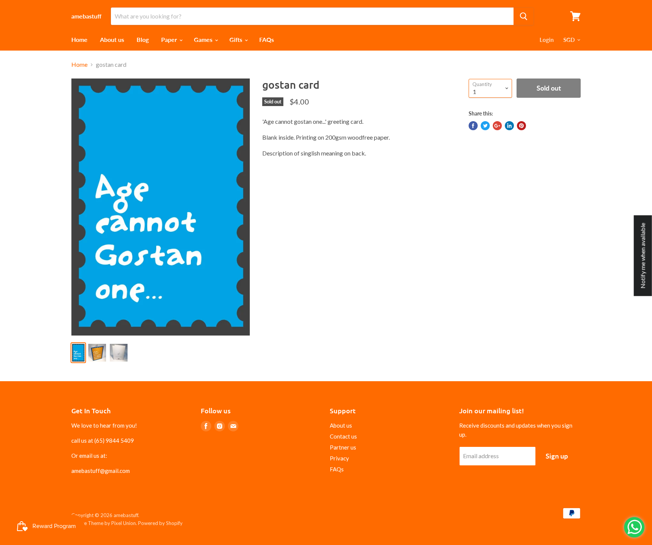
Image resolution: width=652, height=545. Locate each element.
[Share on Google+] (497, 125)
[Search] (524, 16)
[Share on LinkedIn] (509, 125)
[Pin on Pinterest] (521, 125)
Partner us (343, 447)
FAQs (266, 39)
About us (112, 39)
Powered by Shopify (160, 523)
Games (204, 39)
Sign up (557, 456)
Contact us (343, 436)
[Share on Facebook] (473, 125)
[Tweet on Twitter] (485, 125)
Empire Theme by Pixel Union (103, 523)
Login (547, 39)
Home (79, 39)
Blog (143, 39)
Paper (169, 39)
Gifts (236, 39)
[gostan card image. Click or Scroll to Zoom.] (160, 207)
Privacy (339, 458)
